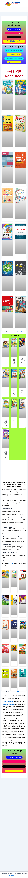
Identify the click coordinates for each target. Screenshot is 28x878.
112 (18, 331)
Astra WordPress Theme (14, 875)
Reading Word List (22, 421)
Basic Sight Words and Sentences (6, 392)
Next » (21, 331)
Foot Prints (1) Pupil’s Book (14, 361)
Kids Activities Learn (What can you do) (6, 454)
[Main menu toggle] (25, 9)
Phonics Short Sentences (15, 420)
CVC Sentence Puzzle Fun (22, 392)
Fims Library (10, 563)
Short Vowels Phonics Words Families (14, 392)
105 (18, 691)
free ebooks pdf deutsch (7, 701)
